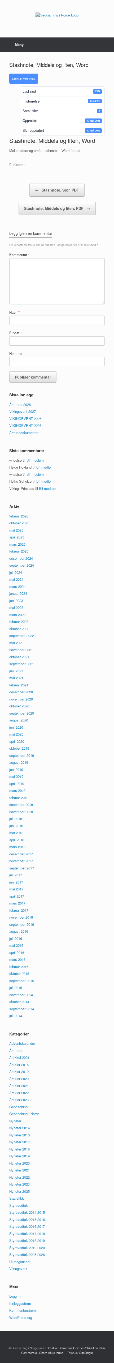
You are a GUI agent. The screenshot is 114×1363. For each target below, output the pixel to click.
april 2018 (16, 839)
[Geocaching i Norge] (57, 15)
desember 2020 (21, 691)
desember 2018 (21, 804)
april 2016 (16, 952)
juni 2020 (16, 727)
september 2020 (21, 713)
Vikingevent (18, 1268)
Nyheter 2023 (19, 1184)
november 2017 (21, 860)
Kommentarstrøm (22, 1310)
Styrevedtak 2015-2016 (27, 1219)
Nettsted (15, 353)
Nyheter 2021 (19, 1170)
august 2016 (18, 931)
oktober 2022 (19, 628)
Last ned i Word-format (23, 78)
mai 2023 (16, 607)
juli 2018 (15, 818)
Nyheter (15, 1120)
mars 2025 (17, 544)
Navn (14, 312)
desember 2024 (21, 558)
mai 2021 (16, 677)
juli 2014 (15, 1015)
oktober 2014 (19, 1001)
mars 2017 (17, 903)
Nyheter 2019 (19, 1155)
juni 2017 (16, 882)
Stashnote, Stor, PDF (57, 190)
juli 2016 (15, 938)
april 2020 (16, 741)
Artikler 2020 (19, 1078)
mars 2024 (17, 586)
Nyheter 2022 (19, 1177)
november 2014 (21, 994)
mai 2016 (16, 945)
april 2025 (16, 537)
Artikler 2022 (19, 1092)
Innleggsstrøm (20, 1303)
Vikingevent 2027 (22, 411)
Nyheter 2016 (19, 1134)
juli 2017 (15, 874)
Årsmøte (15, 1050)
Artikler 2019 (19, 1071)
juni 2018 (16, 825)
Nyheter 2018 (19, 1149)
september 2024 (21, 565)
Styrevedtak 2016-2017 (27, 1226)
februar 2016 (18, 966)
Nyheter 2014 (19, 1127)
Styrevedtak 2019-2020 (27, 1247)
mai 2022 (16, 642)
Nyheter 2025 (19, 1191)
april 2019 (16, 783)
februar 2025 (18, 551)
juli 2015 (15, 987)
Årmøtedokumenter (23, 432)
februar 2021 (18, 684)
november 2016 (21, 917)
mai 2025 (16, 530)
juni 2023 (16, 600)
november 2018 (21, 811)
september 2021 (21, 663)
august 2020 (18, 720)
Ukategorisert (19, 1261)
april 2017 (16, 896)
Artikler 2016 (19, 1064)
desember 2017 (21, 853)
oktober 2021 (19, 656)
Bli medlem (35, 460)
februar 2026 (18, 516)
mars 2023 (17, 614)
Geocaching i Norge (24, 1113)
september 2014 (21, 1008)
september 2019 (21, 755)
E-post (15, 332)
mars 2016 (17, 959)
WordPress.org (20, 1317)
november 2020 (21, 699)
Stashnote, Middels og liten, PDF (57, 208)
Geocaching (18, 1106)
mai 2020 (16, 734)
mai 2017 (16, 888)
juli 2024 (15, 572)
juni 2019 (16, 769)
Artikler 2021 (19, 1085)
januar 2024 (18, 593)
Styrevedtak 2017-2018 (27, 1233)
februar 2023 (18, 621)
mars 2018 (17, 846)
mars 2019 (17, 790)
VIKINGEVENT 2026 (25, 418)
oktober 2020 (19, 705)
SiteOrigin (86, 1353)
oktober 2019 (19, 748)
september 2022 (21, 635)
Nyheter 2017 (19, 1141)
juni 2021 (16, 670)
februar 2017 (18, 910)
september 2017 (21, 868)
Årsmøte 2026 (20, 404)
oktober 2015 (19, 973)
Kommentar (19, 254)
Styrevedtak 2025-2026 (27, 1254)
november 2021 (21, 649)
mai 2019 (16, 776)
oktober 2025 (19, 522)
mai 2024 (16, 579)
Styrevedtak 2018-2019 (27, 1240)
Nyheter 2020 (19, 1163)
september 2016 (21, 924)
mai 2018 (16, 832)
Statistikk (16, 1198)
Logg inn (15, 1296)
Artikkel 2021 (19, 1057)
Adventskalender (22, 1043)
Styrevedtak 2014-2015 (27, 1212)
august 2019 (18, 762)
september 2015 (21, 980)
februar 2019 (18, 797)
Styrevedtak (18, 1205)
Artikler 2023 (19, 1099)
